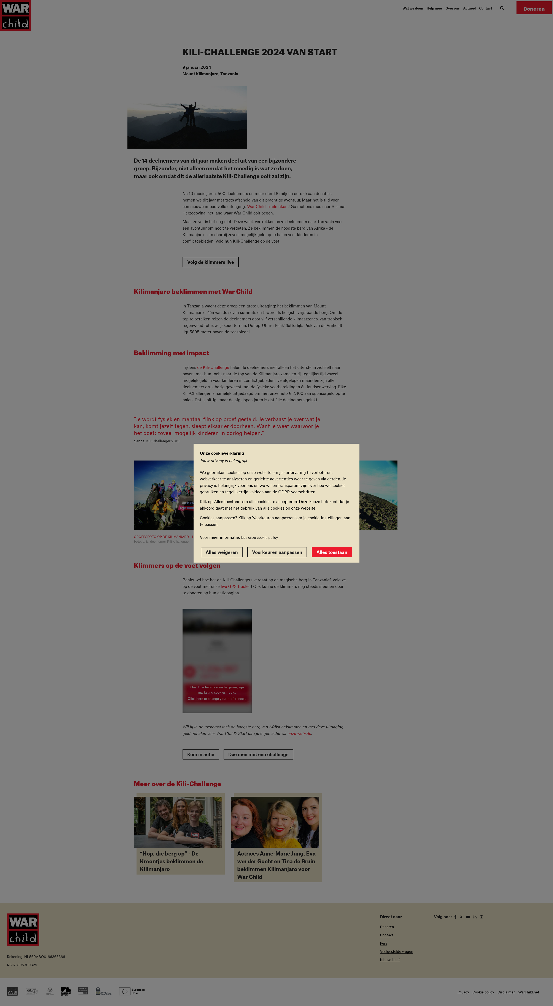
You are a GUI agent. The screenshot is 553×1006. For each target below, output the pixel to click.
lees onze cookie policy (259, 537)
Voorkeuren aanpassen (277, 552)
